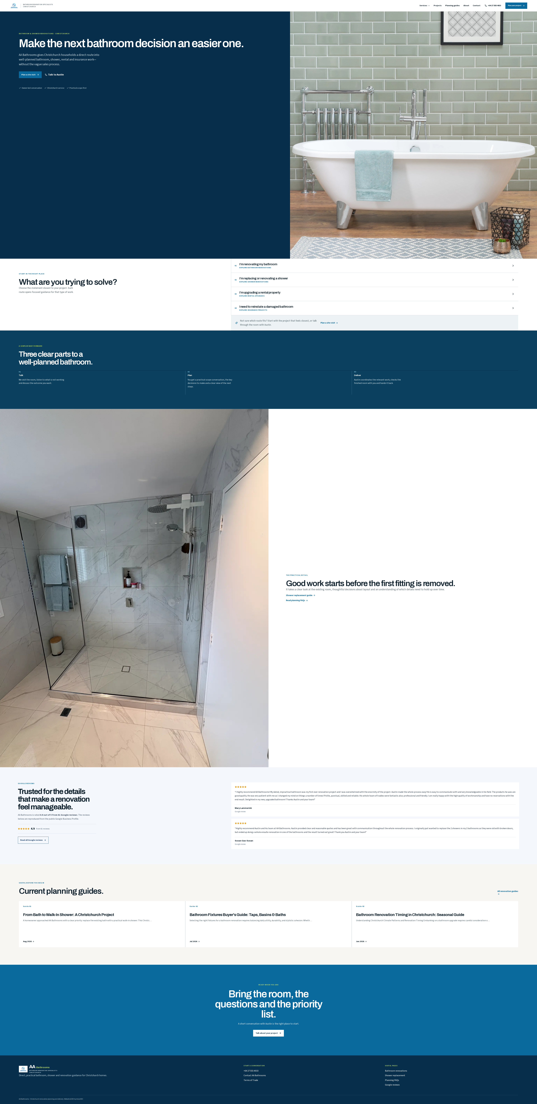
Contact (476, 5)
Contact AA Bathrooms (255, 1075)
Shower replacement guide (299, 595)
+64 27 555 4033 (494, 5)
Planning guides (452, 5)
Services (423, 5)
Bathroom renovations (396, 1070)
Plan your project (514, 5)
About (466, 5)
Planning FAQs (392, 1080)
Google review (240, 811)
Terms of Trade (251, 1080)
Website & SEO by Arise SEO (73, 1099)
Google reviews (392, 1084)
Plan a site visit (28, 74)
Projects (438, 5)
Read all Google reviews (31, 840)
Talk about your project (267, 1033)
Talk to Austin (56, 74)
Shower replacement (395, 1075)
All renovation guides (507, 891)
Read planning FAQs (295, 600)
